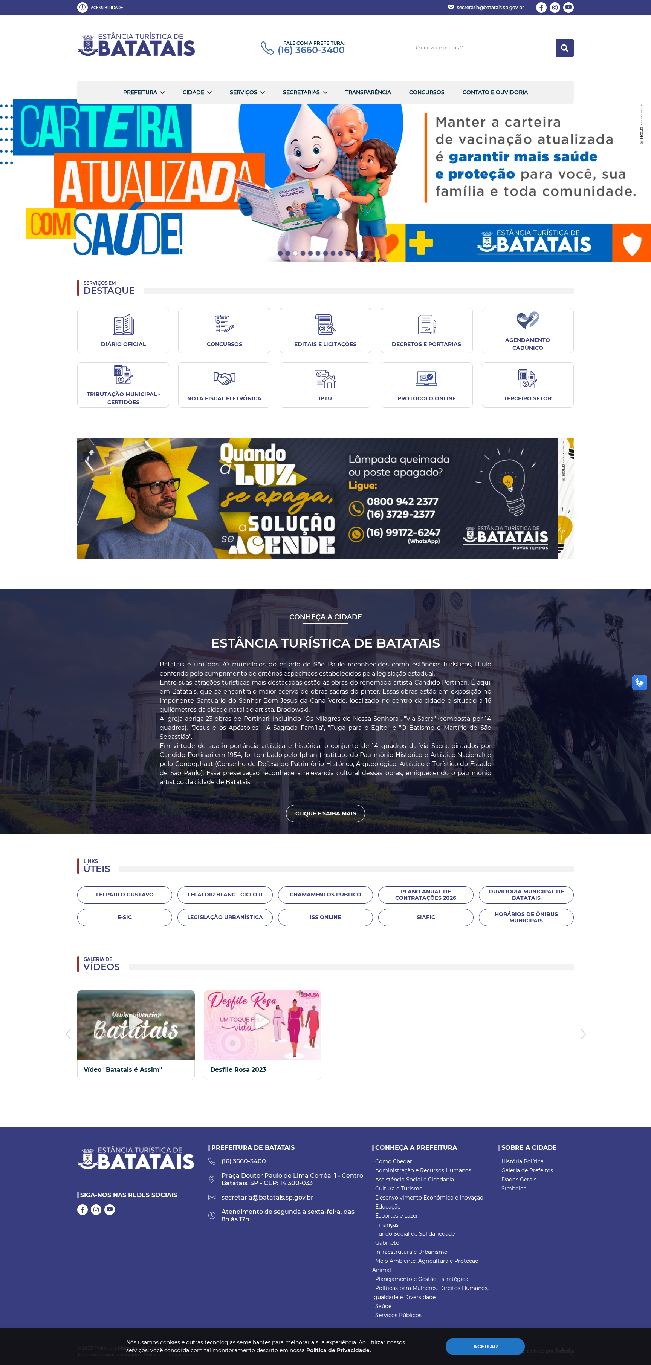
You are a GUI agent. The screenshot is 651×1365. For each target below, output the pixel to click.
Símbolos (513, 1188)
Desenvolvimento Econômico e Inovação (429, 1197)
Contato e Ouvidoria (495, 92)
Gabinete (387, 1242)
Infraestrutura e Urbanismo (411, 1252)
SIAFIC (426, 917)
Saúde (383, 1306)
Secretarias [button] (301, 92)
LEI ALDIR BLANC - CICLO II (225, 894)
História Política (522, 1161)
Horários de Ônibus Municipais (526, 917)
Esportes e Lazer (396, 1215)
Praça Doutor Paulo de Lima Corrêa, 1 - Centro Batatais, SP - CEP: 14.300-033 (292, 1179)
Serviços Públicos (398, 1315)
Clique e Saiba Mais (325, 813)
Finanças (387, 1224)
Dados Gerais (518, 1179)
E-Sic (125, 917)
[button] (101, 7)
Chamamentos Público (325, 894)
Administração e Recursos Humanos (423, 1170)
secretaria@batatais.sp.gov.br (267, 1197)
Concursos (427, 92)
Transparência (368, 92)
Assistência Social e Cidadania (414, 1179)
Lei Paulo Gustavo (125, 894)
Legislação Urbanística (225, 917)
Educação (388, 1206)
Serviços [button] (243, 92)
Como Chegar (393, 1161)
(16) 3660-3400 (311, 50)
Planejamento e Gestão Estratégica (421, 1279)
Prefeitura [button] (140, 92)
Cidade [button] (193, 92)
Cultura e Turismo (399, 1188)
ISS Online (325, 917)
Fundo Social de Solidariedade (415, 1233)
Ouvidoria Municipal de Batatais (526, 894)
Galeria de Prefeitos (527, 1170)
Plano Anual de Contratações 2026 (425, 894)
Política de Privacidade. (338, 1350)
